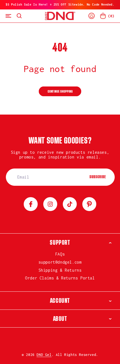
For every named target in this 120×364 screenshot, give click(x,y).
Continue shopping (60, 91)
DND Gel (44, 355)
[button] (8, 16)
